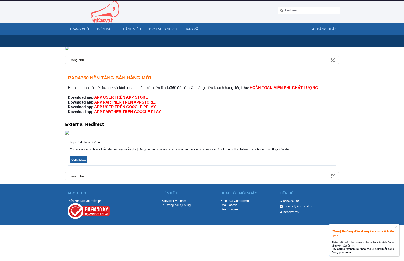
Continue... (78, 159)
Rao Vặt (193, 29)
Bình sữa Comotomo (234, 201)
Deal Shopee (229, 209)
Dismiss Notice (396, 227)
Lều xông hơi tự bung (176, 205)
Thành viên (131, 29)
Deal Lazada (228, 205)
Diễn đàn (105, 29)
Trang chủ (79, 29)
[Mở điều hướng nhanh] (332, 59)
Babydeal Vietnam (173, 201)
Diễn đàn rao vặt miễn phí (85, 201)
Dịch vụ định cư (163, 29)
